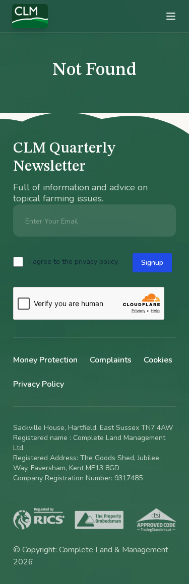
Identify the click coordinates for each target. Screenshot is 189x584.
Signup (152, 262)
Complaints (111, 360)
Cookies (158, 360)
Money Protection (45, 360)
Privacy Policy (38, 384)
